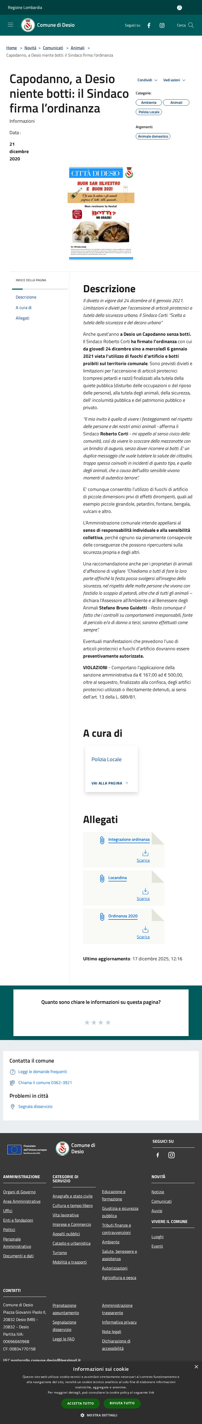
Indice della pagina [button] (31, 280)
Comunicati (53, 48)
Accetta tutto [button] (80, 1403)
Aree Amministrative (22, 1201)
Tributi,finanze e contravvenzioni (116, 1229)
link (151, 1392)
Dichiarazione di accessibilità (116, 1344)
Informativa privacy (119, 1322)
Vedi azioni (172, 80)
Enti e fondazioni (18, 1220)
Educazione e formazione (113, 1195)
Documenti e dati (18, 1256)
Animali (77, 48)
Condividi (145, 80)
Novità (30, 48)
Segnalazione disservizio (64, 1326)
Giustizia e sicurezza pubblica (120, 1212)
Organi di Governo (19, 1192)
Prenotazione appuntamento (66, 1309)
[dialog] (101, 1392)
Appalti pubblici (66, 1234)
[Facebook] (147, 25)
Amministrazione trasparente (117, 1309)
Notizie (158, 1192)
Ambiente (110, 1242)
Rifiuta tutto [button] (122, 1403)
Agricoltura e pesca (119, 1277)
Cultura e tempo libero (73, 1205)
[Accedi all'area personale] (179, 8)
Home (11, 48)
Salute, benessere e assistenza (119, 1255)
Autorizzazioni (115, 1268)
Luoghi (158, 1236)
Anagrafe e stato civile (73, 1196)
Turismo (60, 1252)
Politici (9, 1229)
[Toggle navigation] (10, 24)
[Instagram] (160, 25)
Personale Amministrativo (17, 1242)
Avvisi (157, 1211)
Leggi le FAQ (64, 1339)
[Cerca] (191, 25)
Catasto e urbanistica (71, 1243)
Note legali (111, 1331)
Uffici (7, 1211)
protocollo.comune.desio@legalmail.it (46, 1360)
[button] (100, 1415)
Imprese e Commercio (72, 1224)
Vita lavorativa (66, 1215)
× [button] (196, 1367)
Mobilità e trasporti (70, 1262)
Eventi (157, 1246)
